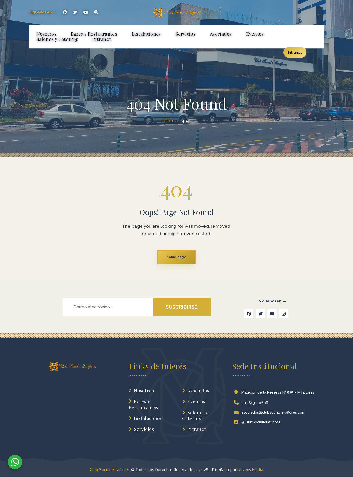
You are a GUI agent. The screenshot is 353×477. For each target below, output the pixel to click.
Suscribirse (181, 307)
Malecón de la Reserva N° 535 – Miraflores (277, 392)
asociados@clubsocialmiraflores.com (273, 412)
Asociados (198, 391)
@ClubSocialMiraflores (260, 422)
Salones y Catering (195, 415)
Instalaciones (148, 418)
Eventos (196, 402)
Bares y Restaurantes (143, 404)
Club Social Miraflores (110, 470)
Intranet (196, 429)
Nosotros (144, 391)
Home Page (176, 257)
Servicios (144, 429)
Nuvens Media (250, 470)
